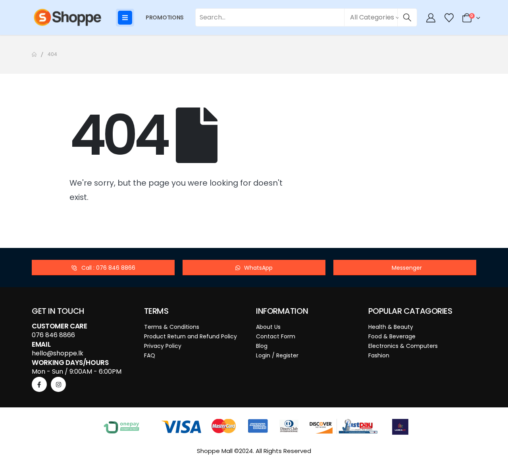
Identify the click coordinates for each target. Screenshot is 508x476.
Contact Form (275, 336)
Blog (261, 346)
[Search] (407, 17)
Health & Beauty (390, 327)
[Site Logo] (67, 17)
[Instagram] (58, 384)
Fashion (378, 355)
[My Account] (431, 18)
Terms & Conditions (171, 327)
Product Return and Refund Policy (190, 336)
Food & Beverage (392, 336)
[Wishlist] (448, 18)
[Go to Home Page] (34, 54)
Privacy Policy (162, 346)
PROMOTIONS (165, 17)
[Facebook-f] (39, 384)
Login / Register (277, 355)
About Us (268, 327)
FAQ (149, 355)
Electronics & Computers (403, 346)
